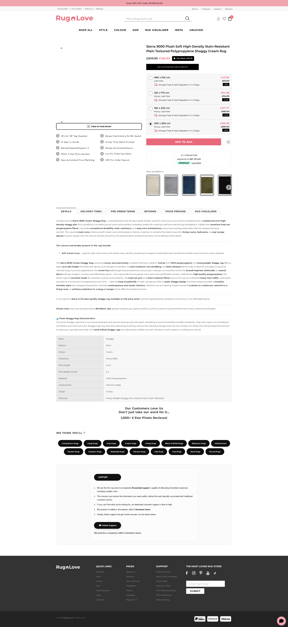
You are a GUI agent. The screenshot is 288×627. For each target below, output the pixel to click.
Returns (89, 9)
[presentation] (228, 187)
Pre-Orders (77, 9)
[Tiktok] (215, 573)
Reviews (228, 9)
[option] (61, 57)
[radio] (153, 185)
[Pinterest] (201, 573)
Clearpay (206, 9)
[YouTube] (208, 573)
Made (77, 618)
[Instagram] (193, 573)
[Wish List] (228, 141)
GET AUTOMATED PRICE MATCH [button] (172, 67)
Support (217, 9)
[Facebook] (186, 573)
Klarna (195, 9)
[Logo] (74, 19)
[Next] (61, 122)
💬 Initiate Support (107, 525)
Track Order (62, 9)
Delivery (99, 9)
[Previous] (61, 48)
